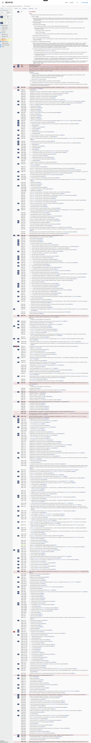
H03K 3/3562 (23, 187)
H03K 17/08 (23, 433)
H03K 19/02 (23, 586)
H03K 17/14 (23, 446)
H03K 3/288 (23, 152)
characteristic (32, 165)
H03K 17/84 (23, 541)
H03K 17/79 (23, 531)
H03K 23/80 (23, 728)
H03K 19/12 (49, 590)
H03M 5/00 (33, 489)
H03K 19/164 (23, 623)
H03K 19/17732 (24, 638)
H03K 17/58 (23, 479)
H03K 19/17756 (24, 644)
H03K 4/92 (23, 312)
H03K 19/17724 (24, 634)
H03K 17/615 (23, 486)
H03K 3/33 (23, 168)
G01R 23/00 (67, 373)
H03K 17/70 (23, 504)
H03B (65, 312)
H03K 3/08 (23, 125)
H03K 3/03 (23, 114)
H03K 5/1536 (23, 368)
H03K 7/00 (23, 391)
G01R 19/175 (51, 368)
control (47, 35)
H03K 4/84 (57, 270)
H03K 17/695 (23, 503)
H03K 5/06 (23, 330)
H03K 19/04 (23, 588)
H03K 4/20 (23, 251)
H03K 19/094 (23, 603)
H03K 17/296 (34, 459)
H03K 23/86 (23, 733)
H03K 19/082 (23, 593)
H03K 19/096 (40, 604)
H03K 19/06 (23, 590)
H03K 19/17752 (24, 643)
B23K (86, 52)
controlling (79, 21)
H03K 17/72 (67, 481)
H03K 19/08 (23, 591)
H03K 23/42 (23, 697)
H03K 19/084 (23, 594)
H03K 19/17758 (24, 646)
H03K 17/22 (23, 452)
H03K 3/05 (23, 122)
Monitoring (32, 373)
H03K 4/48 (23, 270)
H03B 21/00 (41, 414)
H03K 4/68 (23, 289)
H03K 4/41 (23, 267)
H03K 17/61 (23, 484)
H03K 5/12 (23, 337)
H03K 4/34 (23, 261)
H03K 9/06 (23, 406)
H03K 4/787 (52, 270)
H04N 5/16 (61, 321)
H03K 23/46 (23, 701)
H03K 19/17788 (24, 657)
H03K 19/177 (23, 631)
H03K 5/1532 (23, 365)
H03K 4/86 (23, 305)
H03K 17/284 (23, 460)
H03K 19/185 (23, 663)
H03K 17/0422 (24, 428)
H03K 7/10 (23, 399)
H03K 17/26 (23, 456)
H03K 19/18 (23, 662)
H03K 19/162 (23, 622)
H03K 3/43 (23, 201)
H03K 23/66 (73, 691)
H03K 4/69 (23, 291)
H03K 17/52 (23, 473)
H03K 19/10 (23, 614)
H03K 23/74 (63, 710)
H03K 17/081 (23, 435)
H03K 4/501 (23, 273)
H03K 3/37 (23, 195)
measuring (41, 66)
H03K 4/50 (23, 272)
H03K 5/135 (23, 352)
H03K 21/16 (23, 684)
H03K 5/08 (46, 322)
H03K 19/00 (75, 487)
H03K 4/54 (23, 278)
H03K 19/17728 (24, 636)
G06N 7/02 (78, 571)
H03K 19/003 (23, 574)
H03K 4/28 (23, 257)
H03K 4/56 (23, 280)
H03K (22, 66)
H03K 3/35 (23, 171)
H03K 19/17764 (24, 649)
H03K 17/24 (23, 454)
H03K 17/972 (60, 559)
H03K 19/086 (23, 596)
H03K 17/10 (23, 441)
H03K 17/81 (23, 537)
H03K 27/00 (23, 741)
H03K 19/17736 (24, 639)
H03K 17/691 (23, 498)
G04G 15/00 (84, 466)
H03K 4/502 (23, 275)
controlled (70, 209)
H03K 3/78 (23, 227)
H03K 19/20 (23, 668)
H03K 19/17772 (24, 652)
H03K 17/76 (23, 524)
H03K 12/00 (23, 413)
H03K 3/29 (23, 160)
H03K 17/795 (23, 534)
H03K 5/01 (23, 324)
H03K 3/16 (23, 135)
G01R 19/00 (54, 373)
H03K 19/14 (23, 617)
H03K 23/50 (23, 704)
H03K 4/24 (23, 254)
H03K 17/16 (23, 448)
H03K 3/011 (23, 91)
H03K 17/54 (23, 474)
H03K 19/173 (44, 591)
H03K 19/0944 (24, 604)
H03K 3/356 (23, 185)
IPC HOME (1, 10)
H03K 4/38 (23, 264)
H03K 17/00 (32, 358)
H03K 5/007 (23, 322)
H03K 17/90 (23, 546)
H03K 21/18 (23, 687)
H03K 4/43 (23, 269)
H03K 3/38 (23, 196)
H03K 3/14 (23, 133)
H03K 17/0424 (24, 430)
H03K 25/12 (23, 739)
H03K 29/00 (71, 694)
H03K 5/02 (23, 326)
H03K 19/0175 (24, 582)
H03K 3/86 (23, 233)
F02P (64, 56)
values (57, 91)
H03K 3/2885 (23, 154)
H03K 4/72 (23, 294)
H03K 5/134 (23, 351)
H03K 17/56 (23, 476)
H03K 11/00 (23, 411)
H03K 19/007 (23, 575)
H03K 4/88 (23, 307)
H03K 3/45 (23, 203)
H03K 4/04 (23, 238)
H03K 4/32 (23, 259)
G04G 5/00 (86, 343)
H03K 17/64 (23, 490)
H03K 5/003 (23, 321)
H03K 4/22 (23, 252)
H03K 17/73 (23, 515)
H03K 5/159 (23, 371)
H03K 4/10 (23, 243)
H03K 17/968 (23, 561)
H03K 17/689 (23, 497)
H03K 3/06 (23, 123)
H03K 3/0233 (23, 109)
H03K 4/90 (23, 309)
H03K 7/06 (23, 396)
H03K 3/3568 (23, 190)
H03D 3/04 (79, 68)
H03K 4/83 (23, 301)
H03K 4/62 (23, 285)
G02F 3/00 (83, 617)
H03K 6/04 (52, 309)
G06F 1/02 (36, 88)
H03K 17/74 (57, 474)
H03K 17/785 (23, 529)
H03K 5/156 (23, 370)
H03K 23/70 (23, 720)
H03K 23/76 (23, 725)
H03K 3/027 (23, 112)
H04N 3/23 (78, 309)
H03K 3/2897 (23, 159)
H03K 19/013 (23, 578)
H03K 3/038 (23, 119)
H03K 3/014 (23, 96)
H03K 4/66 (23, 288)
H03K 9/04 (23, 404)
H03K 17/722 (23, 510)
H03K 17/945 (23, 551)
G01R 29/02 (59, 338)
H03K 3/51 (23, 208)
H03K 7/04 (23, 395)
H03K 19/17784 (24, 655)
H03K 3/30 (23, 162)
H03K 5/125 (55, 324)
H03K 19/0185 (24, 585)
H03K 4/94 (23, 313)
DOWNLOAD (6, 10)
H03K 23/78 (23, 726)
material (43, 38)
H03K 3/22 (23, 136)
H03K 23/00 (23, 694)
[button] (18, 11)
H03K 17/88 (3, 20)
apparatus (72, 18)
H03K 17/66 (23, 492)
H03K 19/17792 (24, 659)
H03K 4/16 (23, 248)
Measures (34, 517)
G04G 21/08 (64, 556)
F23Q (87, 56)
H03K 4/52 (23, 277)
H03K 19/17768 (24, 651)
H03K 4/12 (23, 244)
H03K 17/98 (65, 559)
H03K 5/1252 (23, 341)
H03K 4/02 (23, 236)
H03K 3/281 (23, 142)
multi (39, 208)
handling (38, 79)
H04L (30, 68)
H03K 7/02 (23, 393)
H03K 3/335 (23, 170)
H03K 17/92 (23, 548)
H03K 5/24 (23, 379)
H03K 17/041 (23, 420)
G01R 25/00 (58, 377)
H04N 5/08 (32, 340)
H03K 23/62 (23, 713)
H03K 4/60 (23, 283)
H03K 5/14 (23, 354)
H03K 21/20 (23, 689)
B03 (77, 52)
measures (34, 422)
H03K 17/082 (23, 440)
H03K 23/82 (23, 729)
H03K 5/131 (23, 347)
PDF (5, 23)
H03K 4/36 (23, 262)
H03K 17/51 (23, 471)
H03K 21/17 (23, 686)
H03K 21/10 (23, 679)
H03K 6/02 (23, 388)
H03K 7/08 (58, 99)
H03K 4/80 (23, 299)
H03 (22, 65)
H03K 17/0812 (24, 436)
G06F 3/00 (69, 582)
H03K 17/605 (23, 482)
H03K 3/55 (63, 195)
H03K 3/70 (23, 224)
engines (56, 56)
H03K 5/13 (23, 346)
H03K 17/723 (23, 512)
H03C (73, 66)
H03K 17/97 (71, 546)
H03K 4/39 (23, 265)
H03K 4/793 (23, 298)
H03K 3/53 (23, 209)
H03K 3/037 (23, 117)
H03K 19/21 (23, 670)
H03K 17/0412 (24, 422)
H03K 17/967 (23, 559)
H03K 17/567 (23, 478)
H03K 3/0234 (23, 110)
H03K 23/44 (23, 699)
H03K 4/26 (23, 256)
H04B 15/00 (69, 341)
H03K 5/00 (23, 315)
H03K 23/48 (67, 691)
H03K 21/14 (23, 683)
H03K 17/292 (23, 463)
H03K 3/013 (23, 94)
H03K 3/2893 (23, 157)
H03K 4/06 (23, 240)
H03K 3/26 (23, 138)
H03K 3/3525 (23, 177)
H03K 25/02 (23, 736)
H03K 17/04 (23, 419)
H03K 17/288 (23, 462)
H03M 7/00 (38, 489)
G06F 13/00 (74, 582)
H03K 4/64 (23, 286)
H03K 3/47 (23, 205)
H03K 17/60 (23, 481)
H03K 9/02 (23, 403)
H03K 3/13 (23, 131)
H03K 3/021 (23, 102)
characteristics (48, 66)
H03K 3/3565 (23, 188)
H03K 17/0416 (24, 425)
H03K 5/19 (23, 373)
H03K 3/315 (23, 166)
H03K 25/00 (23, 735)
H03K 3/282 (23, 144)
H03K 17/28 (23, 457)
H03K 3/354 (23, 182)
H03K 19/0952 (24, 607)
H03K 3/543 (23, 214)
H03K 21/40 (23, 692)
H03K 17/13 (49, 363)
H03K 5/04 (38, 326)
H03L (86, 69)
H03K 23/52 (23, 705)
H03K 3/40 (23, 198)
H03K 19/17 (23, 628)
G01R (52, 66)
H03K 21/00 (23, 675)
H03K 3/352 (49, 174)
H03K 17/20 (23, 451)
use (57, 14)
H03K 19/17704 (24, 633)
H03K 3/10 (23, 128)
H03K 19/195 (23, 667)
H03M (49, 70)
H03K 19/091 (23, 601)
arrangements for (78, 416)
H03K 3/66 (23, 222)
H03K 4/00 (67, 87)
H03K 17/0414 (24, 423)
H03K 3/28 (23, 141)
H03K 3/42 (23, 200)
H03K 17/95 (66, 546)
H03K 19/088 (23, 598)
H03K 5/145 (23, 356)
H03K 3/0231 (23, 106)
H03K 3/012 (23, 93)
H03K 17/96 (40, 551)
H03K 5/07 (23, 332)
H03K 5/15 (23, 357)
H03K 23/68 (23, 718)
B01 (74, 52)
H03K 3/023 (23, 104)
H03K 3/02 (23, 101)
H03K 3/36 (23, 193)
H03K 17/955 (23, 554)
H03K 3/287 (23, 150)
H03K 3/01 (23, 90)
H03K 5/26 (23, 380)
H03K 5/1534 (23, 366)
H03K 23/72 (23, 721)
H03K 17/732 (23, 517)
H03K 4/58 (23, 281)
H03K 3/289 (54, 150)
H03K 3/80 (23, 228)
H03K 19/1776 (24, 647)
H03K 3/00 (23, 87)
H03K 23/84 (68, 710)
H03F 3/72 (69, 416)
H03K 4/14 (23, 246)
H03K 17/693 (23, 500)
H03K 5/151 (23, 360)
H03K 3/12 (23, 130)
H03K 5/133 (23, 349)
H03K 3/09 (23, 127)
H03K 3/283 (23, 146)
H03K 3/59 (23, 219)
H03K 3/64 (67, 101)
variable (47, 391)
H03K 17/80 (23, 535)
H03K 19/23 (23, 673)
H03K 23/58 (23, 710)
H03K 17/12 (23, 443)
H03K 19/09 (23, 599)
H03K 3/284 (23, 147)
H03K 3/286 (23, 149)
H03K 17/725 (23, 514)
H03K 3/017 (23, 99)
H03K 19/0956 (24, 609)
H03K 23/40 (23, 696)
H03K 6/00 (23, 382)
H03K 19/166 (23, 625)
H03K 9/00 (23, 401)
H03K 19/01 (23, 577)
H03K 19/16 (23, 620)
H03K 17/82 (23, 540)
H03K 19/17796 (24, 660)
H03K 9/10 (23, 409)
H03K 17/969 (54, 559)
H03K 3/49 (23, 206)
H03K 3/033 (23, 115)
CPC (3, 39)
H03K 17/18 (23, 449)
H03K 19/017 (23, 580)
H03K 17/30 (55, 335)
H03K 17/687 (23, 495)
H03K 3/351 (23, 174)
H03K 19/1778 (24, 654)
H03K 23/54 (23, 707)
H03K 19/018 (23, 583)
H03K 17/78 (61, 482)
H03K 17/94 (62, 471)
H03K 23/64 (23, 715)
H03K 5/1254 (23, 343)
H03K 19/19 (23, 665)
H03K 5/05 (23, 329)
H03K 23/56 (23, 709)
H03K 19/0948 (24, 606)
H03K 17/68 (23, 493)
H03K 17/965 (23, 558)
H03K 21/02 (23, 676)
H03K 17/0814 (24, 438)
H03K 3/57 (23, 217)
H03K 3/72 (23, 225)
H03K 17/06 (23, 432)
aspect (57, 43)
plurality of (36, 559)
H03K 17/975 (23, 567)
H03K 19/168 (23, 626)
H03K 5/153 (23, 362)
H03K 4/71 (23, 293)
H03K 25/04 (23, 738)
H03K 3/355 (23, 184)
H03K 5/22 (32, 335)
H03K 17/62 (23, 487)
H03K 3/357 (23, 192)
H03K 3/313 (23, 163)
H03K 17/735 (50, 514)
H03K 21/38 (23, 691)
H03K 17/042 (23, 427)
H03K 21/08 (23, 678)
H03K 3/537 (23, 212)
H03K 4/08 (23, 241)
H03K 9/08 (23, 408)
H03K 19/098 (23, 612)
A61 (55, 50)
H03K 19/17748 (24, 641)
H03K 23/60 (23, 712)
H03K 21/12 (23, 681)
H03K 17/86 (23, 543)
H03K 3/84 (72, 101)
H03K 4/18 (23, 249)
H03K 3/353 (23, 179)
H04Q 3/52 (42, 417)
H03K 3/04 (23, 120)
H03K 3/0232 (23, 107)
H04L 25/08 (74, 341)
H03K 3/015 (23, 98)
